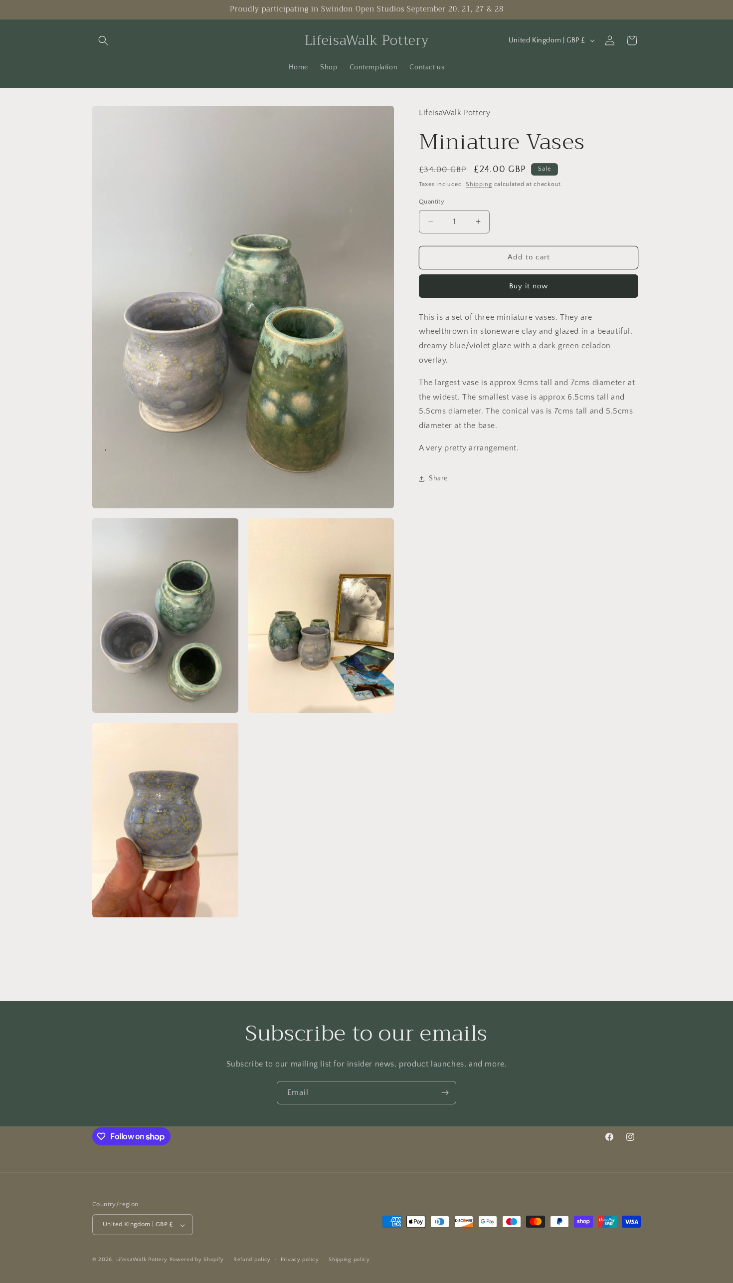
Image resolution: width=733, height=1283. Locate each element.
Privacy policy (300, 1260)
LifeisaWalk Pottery (142, 1260)
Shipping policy (349, 1260)
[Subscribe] (445, 1092)
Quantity (431, 201)
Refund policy (252, 1260)
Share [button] (438, 478)
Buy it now (528, 286)
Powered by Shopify (197, 1260)
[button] (103, 40)
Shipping (479, 184)
